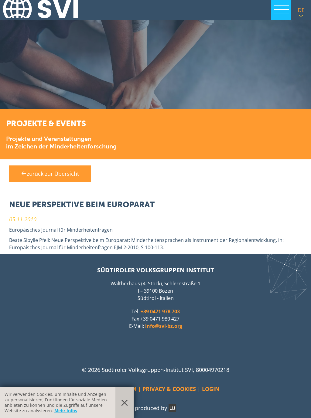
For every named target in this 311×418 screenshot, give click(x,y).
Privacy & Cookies (169, 389)
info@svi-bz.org (163, 326)
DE (301, 10)
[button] (155, 63)
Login (211, 389)
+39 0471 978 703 (160, 311)
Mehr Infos (65, 410)
